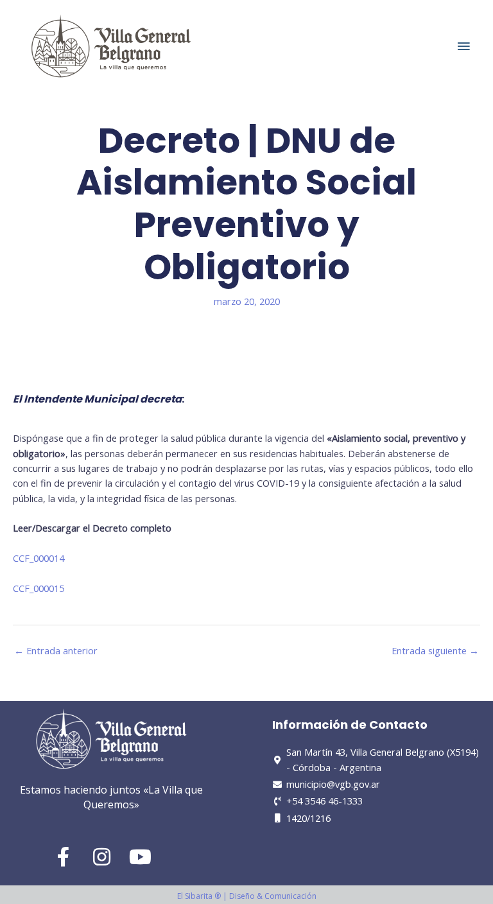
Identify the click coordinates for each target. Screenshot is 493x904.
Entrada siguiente (435, 650)
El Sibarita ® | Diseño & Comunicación (246, 896)
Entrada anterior (56, 650)
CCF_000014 (38, 558)
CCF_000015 (38, 588)
